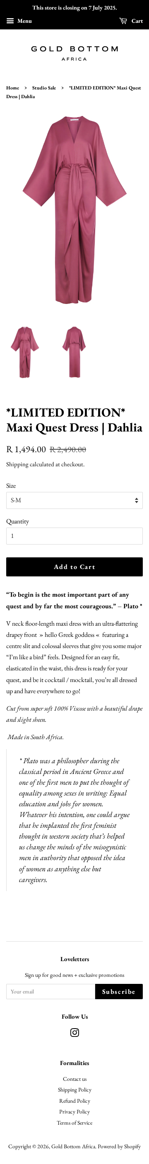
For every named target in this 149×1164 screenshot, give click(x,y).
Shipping (17, 464)
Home (12, 87)
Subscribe (119, 991)
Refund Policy (74, 1100)
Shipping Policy (74, 1089)
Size (11, 485)
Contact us (75, 1078)
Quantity (17, 521)
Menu (24, 20)
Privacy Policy (74, 1111)
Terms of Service (74, 1122)
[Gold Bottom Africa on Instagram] (74, 1034)
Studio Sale (44, 87)
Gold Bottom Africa (73, 1146)
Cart (136, 20)
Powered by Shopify (119, 1146)
